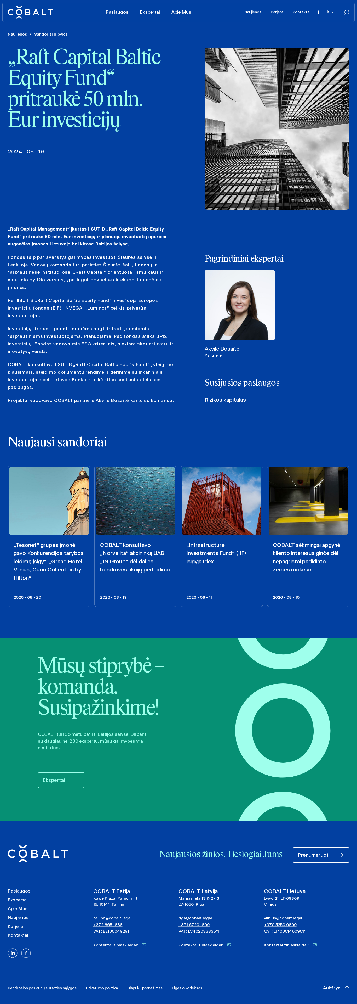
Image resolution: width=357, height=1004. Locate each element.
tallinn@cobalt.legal (112, 918)
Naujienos (252, 12)
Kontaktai (301, 12)
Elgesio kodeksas (187, 988)
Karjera (277, 12)
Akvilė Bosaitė (222, 348)
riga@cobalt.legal (195, 918)
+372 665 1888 (108, 924)
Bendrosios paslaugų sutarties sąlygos (42, 988)
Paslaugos (117, 12)
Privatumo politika (102, 988)
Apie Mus (181, 12)
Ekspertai (150, 12)
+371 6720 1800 (194, 924)
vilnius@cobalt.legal (283, 918)
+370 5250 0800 (280, 924)
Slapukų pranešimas (145, 988)
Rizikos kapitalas (225, 399)
